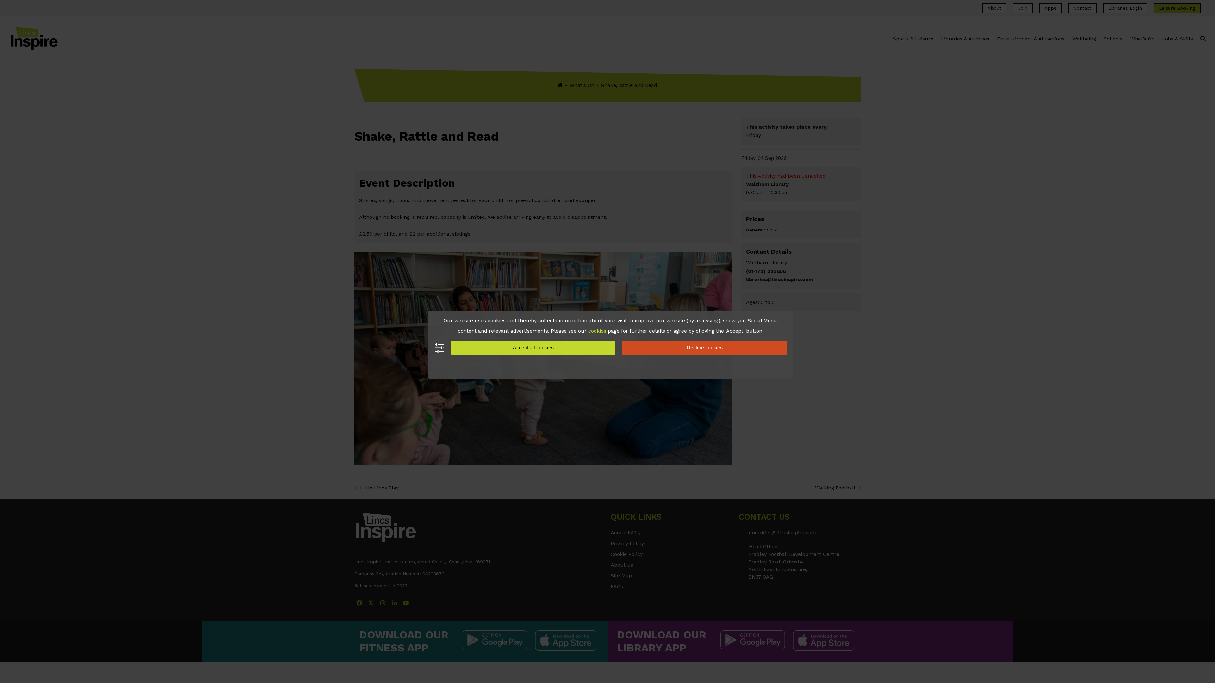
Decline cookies (705, 347)
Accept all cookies (533, 347)
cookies (597, 331)
